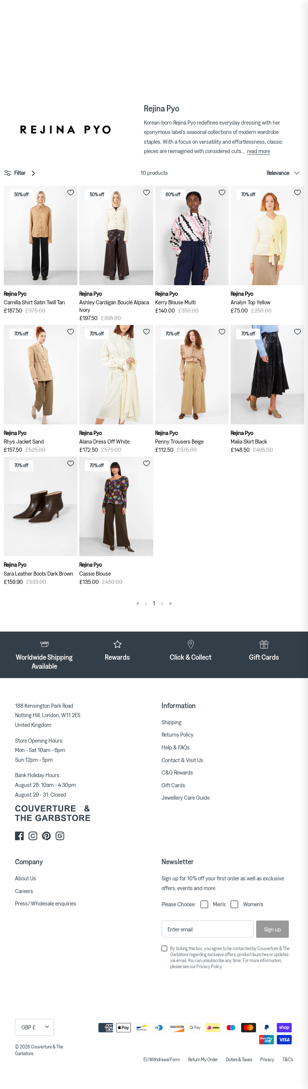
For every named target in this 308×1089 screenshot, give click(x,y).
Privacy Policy (209, 966)
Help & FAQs (176, 747)
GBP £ (28, 1027)
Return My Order (203, 1059)
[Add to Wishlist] (70, 192)
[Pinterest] (46, 836)
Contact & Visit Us (182, 760)
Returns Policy (177, 734)
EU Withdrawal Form (161, 1059)
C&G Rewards (177, 772)
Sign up (272, 929)
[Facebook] (19, 836)
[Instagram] (33, 836)
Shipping (171, 722)
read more (258, 151)
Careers (24, 890)
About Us (25, 878)
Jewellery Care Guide (186, 797)
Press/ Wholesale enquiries (45, 903)
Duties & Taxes (239, 1059)
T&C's (287, 1059)
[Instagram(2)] (60, 836)
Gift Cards (173, 785)
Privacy (267, 1059)
